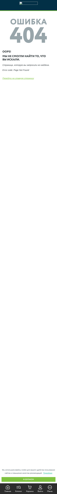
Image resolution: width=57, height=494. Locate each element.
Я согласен (28, 479)
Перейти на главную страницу (18, 78)
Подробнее (47, 473)
